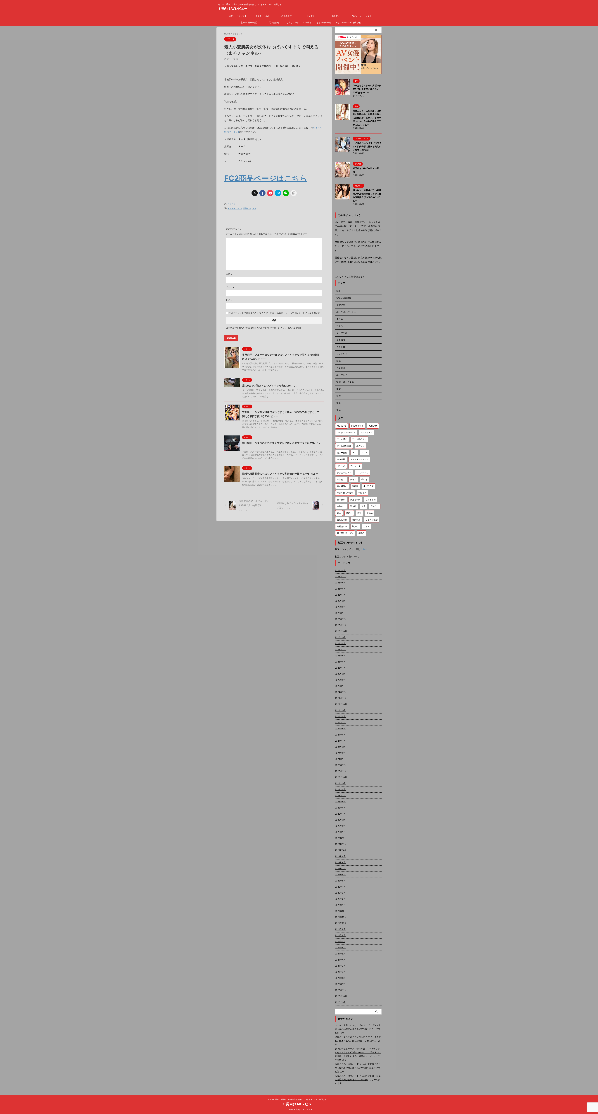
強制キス (362, 493)
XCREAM (373, 426)
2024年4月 (340, 740)
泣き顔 (353, 506)
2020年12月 (341, 984)
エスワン (360, 446)
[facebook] (262, 193)
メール (230, 287)
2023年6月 (340, 801)
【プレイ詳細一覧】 (249, 22)
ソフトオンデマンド (359, 459)
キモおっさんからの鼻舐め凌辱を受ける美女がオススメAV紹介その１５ (367, 89)
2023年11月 (341, 771)
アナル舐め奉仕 (344, 446)
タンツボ (341, 466)
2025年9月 (340, 637)
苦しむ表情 (342, 519)
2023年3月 (340, 819)
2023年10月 (341, 777)
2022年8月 (340, 862)
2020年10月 (341, 996)
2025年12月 (341, 619)
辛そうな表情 (371, 519)
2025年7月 (340, 649)
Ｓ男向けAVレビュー (232, 8)
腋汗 (359, 513)
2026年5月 (340, 588)
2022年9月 (340, 856)
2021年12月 (340, 911)
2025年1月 (340, 686)
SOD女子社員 (357, 426)
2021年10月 (341, 923)
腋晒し (349, 513)
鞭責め (355, 526)
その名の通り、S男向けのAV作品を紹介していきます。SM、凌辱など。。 (299, 1099)
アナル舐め (342, 439)
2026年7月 (340, 576)
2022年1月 (340, 905)
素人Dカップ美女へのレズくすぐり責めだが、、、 (270, 385)
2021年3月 (340, 965)
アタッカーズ (366, 432)
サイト (229, 300)
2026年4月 (340, 594)
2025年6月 (340, 655)
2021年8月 (340, 935)
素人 (254, 208)
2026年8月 (340, 570)
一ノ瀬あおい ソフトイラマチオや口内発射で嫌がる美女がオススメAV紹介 (367, 146)
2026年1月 (340, 613)
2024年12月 (341, 692)
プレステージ (362, 472)
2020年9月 (340, 1002)
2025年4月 (340, 667)
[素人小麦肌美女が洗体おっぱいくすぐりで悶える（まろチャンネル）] (278, 193)
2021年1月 (340, 978)
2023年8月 (340, 789)
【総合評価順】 (286, 16)
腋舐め (370, 513)
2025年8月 (340, 643)
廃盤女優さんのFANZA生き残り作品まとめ (348, 22)
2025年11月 (341, 625)
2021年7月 (340, 941)
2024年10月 (341, 704)
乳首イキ (247, 208)
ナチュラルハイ (344, 472)
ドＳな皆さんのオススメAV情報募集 (299, 22)
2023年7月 (340, 795)
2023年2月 (340, 826)
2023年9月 (340, 783)
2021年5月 (340, 953)
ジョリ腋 (341, 459)
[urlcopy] (293, 193)
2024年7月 (340, 722)
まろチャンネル (235, 208)
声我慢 (355, 486)
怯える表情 (355, 499)
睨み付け (375, 506)
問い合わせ (274, 22)
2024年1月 (340, 759)
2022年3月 (340, 892)
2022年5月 (340, 880)
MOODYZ (341, 426)
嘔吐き (364, 479)
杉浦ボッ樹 (370, 499)
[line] (286, 193)
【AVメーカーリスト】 (361, 16)
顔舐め (366, 526)
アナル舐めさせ (359, 439)
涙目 (363, 506)
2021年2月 (340, 972)
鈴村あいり (342, 526)
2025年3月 (340, 673)
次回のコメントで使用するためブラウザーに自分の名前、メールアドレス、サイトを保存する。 (275, 313)
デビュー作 (355, 466)
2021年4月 (340, 959)
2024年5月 (340, 734)
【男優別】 (336, 16)
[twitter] (255, 193)
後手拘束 (341, 499)
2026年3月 (340, 600)
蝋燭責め (356, 519)
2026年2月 (340, 607)
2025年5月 (340, 661)
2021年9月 (340, 929)
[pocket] (270, 193)
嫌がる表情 (368, 486)
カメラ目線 (342, 452)
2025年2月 (340, 680)
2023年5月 (340, 807)
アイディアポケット (346, 432)
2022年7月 (340, 868)
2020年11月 (341, 990)
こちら (364, 549)
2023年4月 (340, 813)
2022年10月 (341, 850)
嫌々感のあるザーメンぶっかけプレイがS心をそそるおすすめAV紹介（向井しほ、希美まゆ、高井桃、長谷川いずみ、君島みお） (358, 1052)
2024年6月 (340, 728)
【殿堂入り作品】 (262, 16)
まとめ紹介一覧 (324, 22)
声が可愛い (342, 486)
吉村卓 (353, 479)
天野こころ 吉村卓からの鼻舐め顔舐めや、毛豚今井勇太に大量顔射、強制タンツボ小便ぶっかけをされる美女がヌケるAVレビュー (367, 117)
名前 (229, 274)
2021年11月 (340, 917)
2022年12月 (341, 838)
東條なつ (341, 506)
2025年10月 (341, 631)
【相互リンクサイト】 (237, 16)
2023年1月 (340, 832)
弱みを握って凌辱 (345, 493)
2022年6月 (340, 874)
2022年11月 (340, 844)
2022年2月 (340, 899)
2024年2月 (340, 753)
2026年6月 (340, 582)
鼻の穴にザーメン (345, 533)
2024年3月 (340, 746)
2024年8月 (340, 716)
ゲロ (354, 452)
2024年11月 (341, 698)
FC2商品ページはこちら (265, 178)
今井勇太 (341, 479)
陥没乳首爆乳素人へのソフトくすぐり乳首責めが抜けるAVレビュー (280, 473)
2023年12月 (341, 765)
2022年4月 (340, 886)
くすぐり (231, 204)
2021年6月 (340, 947)
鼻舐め (361, 533)
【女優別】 (311, 16)
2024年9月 (340, 710)
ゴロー (364, 452)
